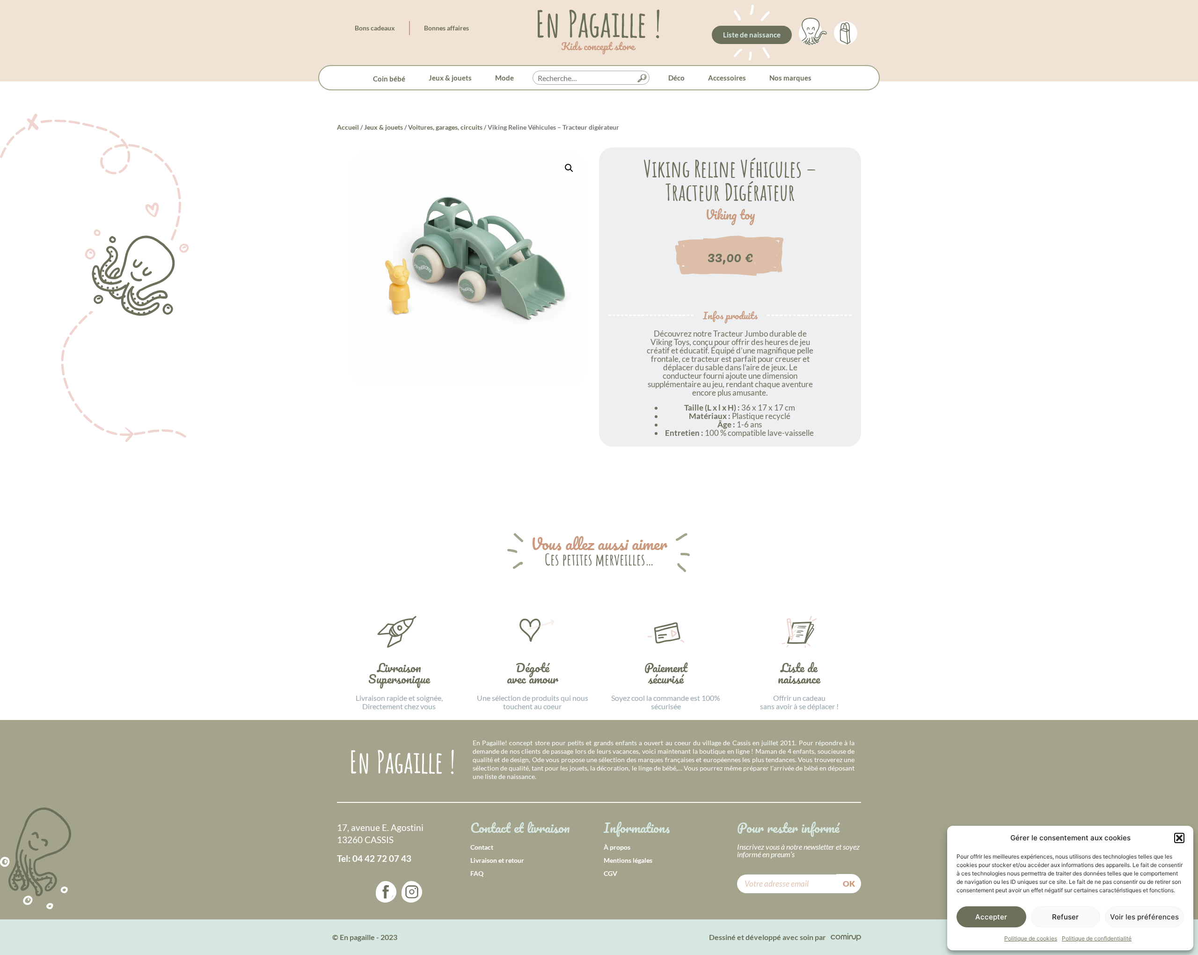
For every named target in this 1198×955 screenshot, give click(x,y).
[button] (1179, 838)
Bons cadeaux (375, 28)
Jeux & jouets (450, 77)
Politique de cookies (1030, 938)
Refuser (1065, 916)
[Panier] (845, 31)
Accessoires (727, 77)
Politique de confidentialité (1097, 938)
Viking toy (730, 215)
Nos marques (790, 77)
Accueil (348, 127)
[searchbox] (591, 78)
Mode (504, 77)
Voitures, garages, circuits (445, 127)
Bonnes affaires (446, 28)
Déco (676, 77)
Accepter (991, 916)
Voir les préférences (1144, 916)
